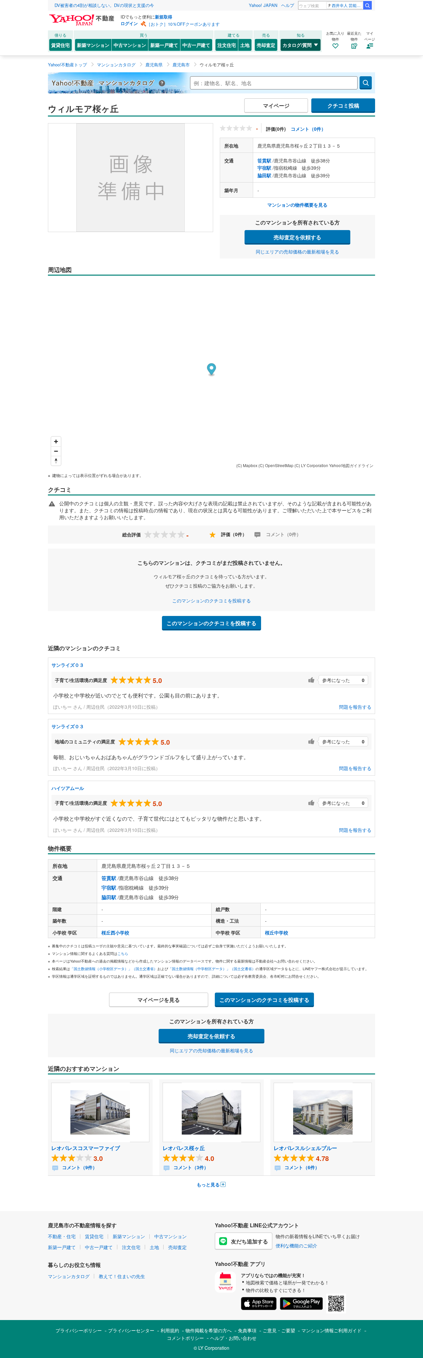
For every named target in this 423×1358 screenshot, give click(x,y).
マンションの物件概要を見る (297, 204)
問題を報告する (355, 706)
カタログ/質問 (297, 45)
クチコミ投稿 (343, 105)
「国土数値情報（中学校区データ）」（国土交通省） (211, 968)
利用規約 (170, 1330)
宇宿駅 (264, 167)
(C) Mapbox (246, 465)
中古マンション (130, 45)
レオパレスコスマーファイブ (85, 1148)
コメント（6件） (301, 1167)
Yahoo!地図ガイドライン (351, 465)
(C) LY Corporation (311, 465)
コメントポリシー (185, 1338)
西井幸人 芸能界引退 (347, 5)
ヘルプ (287, 5)
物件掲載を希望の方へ (208, 1330)
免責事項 (247, 1330)
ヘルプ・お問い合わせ (233, 1338)
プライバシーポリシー (79, 1330)
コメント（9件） (79, 1167)
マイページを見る (158, 999)
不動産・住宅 (62, 1236)
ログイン (129, 23)
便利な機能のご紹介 (296, 1245)
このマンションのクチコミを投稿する (211, 600)
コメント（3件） (190, 1167)
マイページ (276, 105)
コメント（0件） (308, 128)
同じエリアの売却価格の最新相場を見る (297, 251)
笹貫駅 (264, 160)
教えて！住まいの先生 (122, 1276)
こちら (122, 953)
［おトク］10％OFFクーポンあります (183, 24)
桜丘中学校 (276, 932)
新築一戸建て (164, 45)
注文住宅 (226, 45)
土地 (245, 45)
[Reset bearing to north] (56, 460)
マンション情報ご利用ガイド (331, 1330)
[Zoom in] (56, 441)
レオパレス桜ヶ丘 (184, 1148)
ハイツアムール (68, 788)
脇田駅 (264, 175)
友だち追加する (249, 1241)
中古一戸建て (196, 45)
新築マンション (93, 45)
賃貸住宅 (60, 45)
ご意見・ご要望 (279, 1330)
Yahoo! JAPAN (263, 5)
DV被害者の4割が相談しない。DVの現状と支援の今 (104, 5)
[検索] (367, 5)
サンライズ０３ (68, 665)
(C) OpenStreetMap (275, 465)
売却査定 (266, 45)
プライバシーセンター (131, 1330)
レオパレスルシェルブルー (305, 1148)
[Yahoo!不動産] (82, 16)
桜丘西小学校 (115, 932)
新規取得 (163, 17)
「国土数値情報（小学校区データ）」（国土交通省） (113, 968)
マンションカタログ (69, 1276)
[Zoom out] (56, 451)
